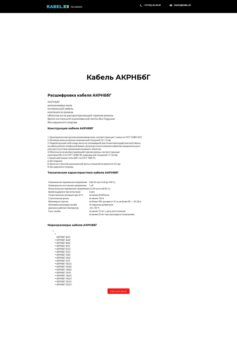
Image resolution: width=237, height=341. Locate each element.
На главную (76, 6)
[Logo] (58, 6)
